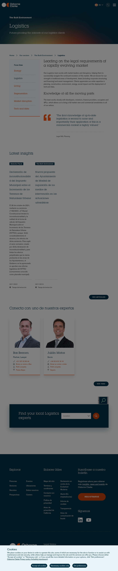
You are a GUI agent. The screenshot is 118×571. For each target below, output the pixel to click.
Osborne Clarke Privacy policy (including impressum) (27, 559)
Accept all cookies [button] (39, 566)
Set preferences (80, 566)
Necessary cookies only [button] (60, 566)
